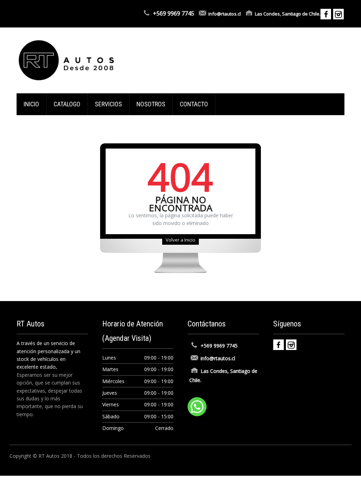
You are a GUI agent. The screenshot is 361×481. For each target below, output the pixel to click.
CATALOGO (67, 104)
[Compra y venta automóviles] (66, 59)
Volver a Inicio (180, 240)
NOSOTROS (150, 104)
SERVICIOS (108, 104)
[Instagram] (291, 344)
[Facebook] (278, 344)
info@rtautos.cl (224, 14)
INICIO (31, 104)
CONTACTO (194, 104)
